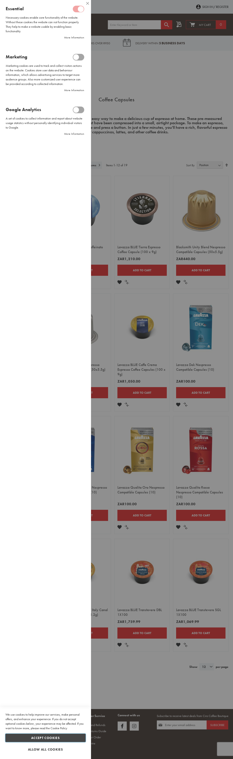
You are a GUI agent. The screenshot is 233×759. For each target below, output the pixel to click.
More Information (74, 37)
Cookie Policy (59, 728)
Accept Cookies (45, 738)
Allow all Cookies (45, 749)
